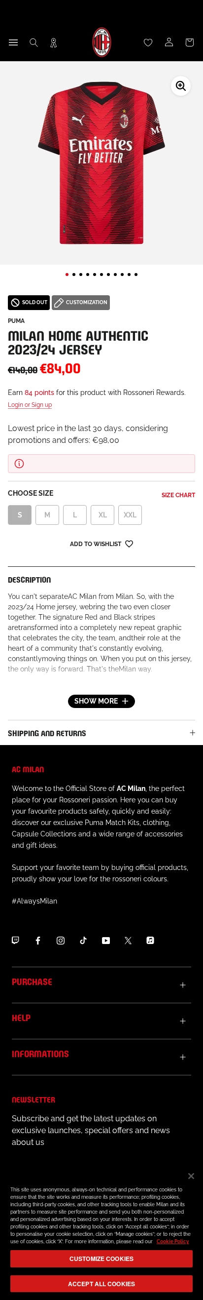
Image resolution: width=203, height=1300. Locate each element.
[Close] (191, 1176)
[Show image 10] (129, 274)
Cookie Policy (173, 1241)
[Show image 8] (115, 274)
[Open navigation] (13, 42)
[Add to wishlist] (129, 543)
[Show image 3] (80, 274)
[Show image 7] (108, 274)
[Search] (34, 42)
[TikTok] (83, 940)
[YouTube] (106, 940)
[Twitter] (128, 940)
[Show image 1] (67, 274)
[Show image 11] (136, 274)
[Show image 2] (73, 274)
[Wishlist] (148, 42)
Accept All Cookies (101, 1283)
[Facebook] (38, 940)
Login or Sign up (30, 404)
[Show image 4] (87, 274)
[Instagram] (61, 940)
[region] (101, 1231)
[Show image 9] (122, 274)
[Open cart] (189, 42)
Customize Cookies (101, 1258)
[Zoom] (181, 86)
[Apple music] (150, 940)
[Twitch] (15, 940)
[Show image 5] (94, 274)
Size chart (178, 495)
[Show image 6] (101, 274)
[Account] (169, 42)
